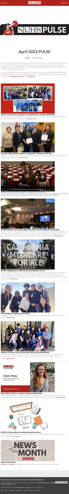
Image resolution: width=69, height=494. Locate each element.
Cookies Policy (18, 490)
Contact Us (40, 487)
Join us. (14, 484)
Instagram (31, 76)
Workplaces (28, 487)
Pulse (27, 58)
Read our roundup (7, 464)
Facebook (14, 76)
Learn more (15, 436)
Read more (32, 119)
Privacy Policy (4, 490)
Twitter (21, 76)
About (2, 487)
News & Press (8, 487)
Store (34, 487)
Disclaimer (11, 490)
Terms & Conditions (28, 490)
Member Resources (19, 487)
